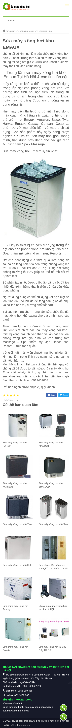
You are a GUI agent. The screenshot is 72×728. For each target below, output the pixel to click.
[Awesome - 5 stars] (17, 395)
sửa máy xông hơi (12, 703)
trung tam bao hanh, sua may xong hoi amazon (28, 707)
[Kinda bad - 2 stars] (7, 395)
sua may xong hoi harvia (16, 710)
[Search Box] (65, 20)
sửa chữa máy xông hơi (53, 368)
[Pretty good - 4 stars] (14, 395)
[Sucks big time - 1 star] (4, 395)
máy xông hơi (12, 315)
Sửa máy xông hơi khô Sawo (54, 524)
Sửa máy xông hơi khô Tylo (17, 524)
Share (53, 395)
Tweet (65, 395)
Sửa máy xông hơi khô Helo (17, 565)
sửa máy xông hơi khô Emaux (34, 74)
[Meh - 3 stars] (11, 395)
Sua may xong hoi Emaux (22, 151)
